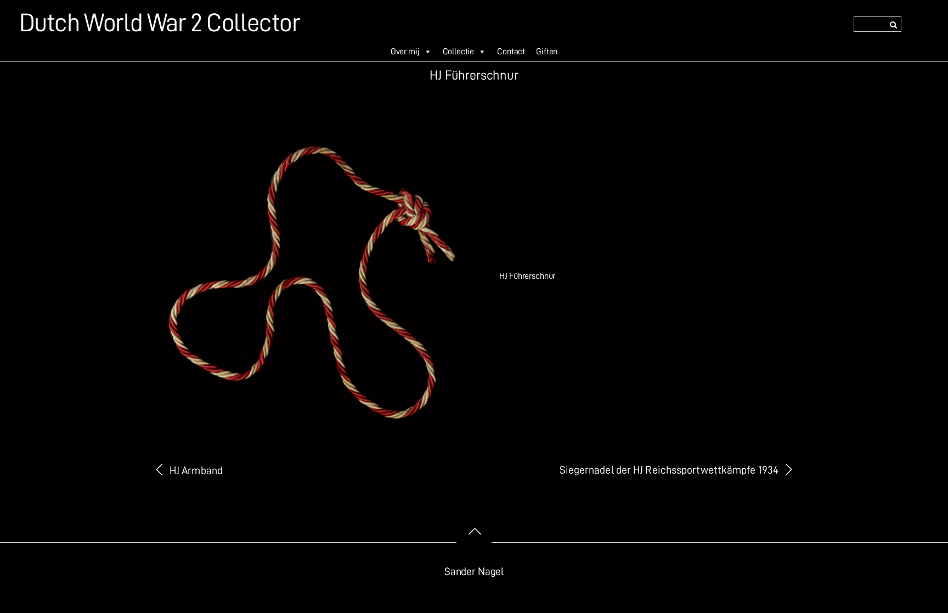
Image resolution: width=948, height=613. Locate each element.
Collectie (459, 51)
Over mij (405, 51)
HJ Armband (196, 470)
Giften (546, 51)
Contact (511, 51)
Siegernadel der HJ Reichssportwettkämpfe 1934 (669, 470)
